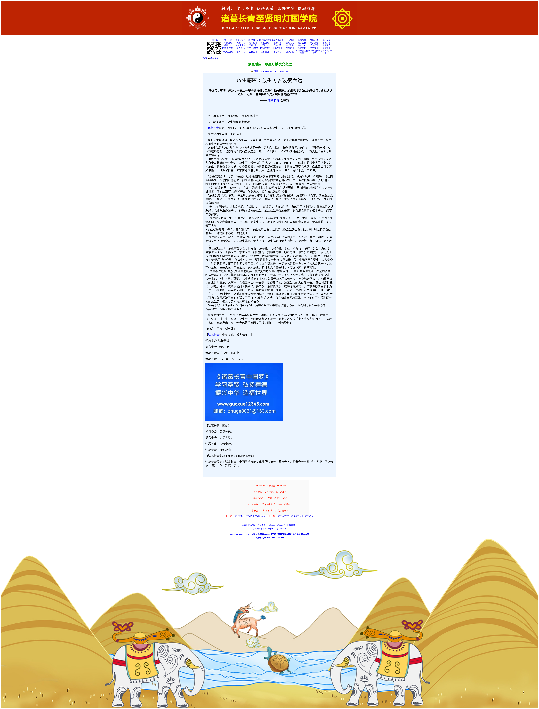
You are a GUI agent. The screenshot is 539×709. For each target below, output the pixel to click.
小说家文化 (277, 48)
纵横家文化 (240, 45)
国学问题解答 (253, 48)
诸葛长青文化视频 (326, 51)
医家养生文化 (228, 48)
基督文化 (326, 48)
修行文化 (290, 45)
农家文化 (302, 48)
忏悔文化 (228, 43)
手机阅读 (214, 40)
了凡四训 (290, 40)
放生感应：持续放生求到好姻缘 (250, 516)
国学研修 (277, 52)
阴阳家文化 (265, 48)
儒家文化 (290, 43)
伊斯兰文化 (228, 52)
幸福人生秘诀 (277, 40)
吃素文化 (277, 43)
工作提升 (265, 52)
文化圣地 (253, 52)
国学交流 (290, 52)
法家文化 (241, 48)
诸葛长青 (273, 100)
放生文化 (265, 43)
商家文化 (253, 45)
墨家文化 (326, 43)
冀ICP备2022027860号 (273, 537)
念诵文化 (253, 43)
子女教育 (314, 45)
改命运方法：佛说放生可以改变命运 (296, 516)
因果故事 (302, 40)
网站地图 (305, 534)
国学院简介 (240, 40)
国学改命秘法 (265, 40)
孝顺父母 (326, 40)
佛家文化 (314, 43)
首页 (205, 58)
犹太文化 (314, 48)
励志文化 (302, 45)
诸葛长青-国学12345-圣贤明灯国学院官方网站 (272, 534)
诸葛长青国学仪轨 (314, 51)
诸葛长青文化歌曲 (302, 51)
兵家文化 (228, 45)
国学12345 (253, 40)
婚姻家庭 (326, 45)
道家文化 (302, 43)
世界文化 (241, 52)
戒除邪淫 (314, 40)
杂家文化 (290, 48)
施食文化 (241, 43)
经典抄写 (277, 45)
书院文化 (265, 45)
